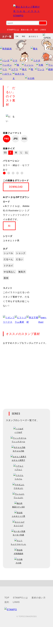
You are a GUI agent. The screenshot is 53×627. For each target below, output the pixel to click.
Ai (9, 225)
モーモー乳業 (18, 534)
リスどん (18, 478)
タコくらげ (18, 525)
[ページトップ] (26, 583)
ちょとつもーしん (18, 544)
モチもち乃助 (18, 450)
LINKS (43, 29)
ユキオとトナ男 (11, 240)
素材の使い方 (26, 29)
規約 (36, 29)
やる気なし (9, 271)
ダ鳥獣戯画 (18, 553)
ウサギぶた (18, 488)
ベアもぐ (18, 469)
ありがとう (33, 36)
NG (23, 36)
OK (17, 36)
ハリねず (18, 432)
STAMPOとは (13, 29)
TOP (6, 597)
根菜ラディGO (18, 506)
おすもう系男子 (18, 460)
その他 (18, 562)
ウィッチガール (18, 441)
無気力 (21, 271)
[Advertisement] (26, 374)
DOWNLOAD (16, 186)
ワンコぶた (18, 497)
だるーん (8, 259)
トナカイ (8, 265)
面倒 (6, 277)
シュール (8, 253)
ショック (20, 253)
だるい (19, 259)
